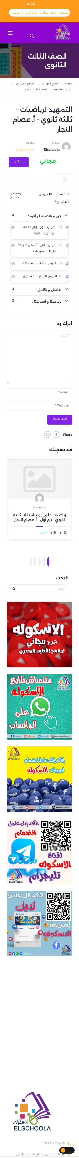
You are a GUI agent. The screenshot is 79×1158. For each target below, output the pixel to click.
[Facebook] (56, 434)
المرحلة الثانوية (63, 90)
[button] (48, 562)
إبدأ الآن (18, 161)
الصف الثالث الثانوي (36, 90)
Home (68, 84)
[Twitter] (47, 434)
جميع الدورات (50, 84)
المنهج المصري (25, 84)
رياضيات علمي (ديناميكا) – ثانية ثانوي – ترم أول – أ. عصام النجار (39, 517)
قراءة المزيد (39, 479)
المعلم (56, 143)
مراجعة (30, 143)
